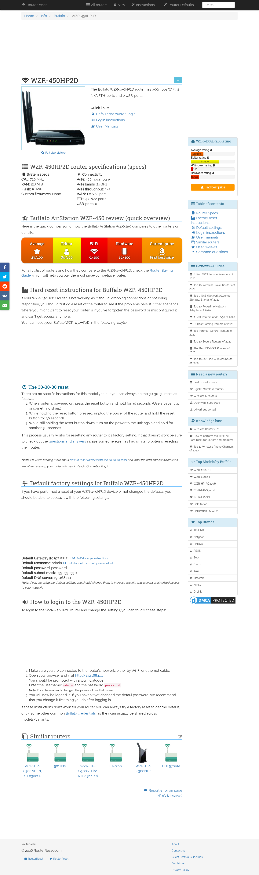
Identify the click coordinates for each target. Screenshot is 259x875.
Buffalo (59, 16)
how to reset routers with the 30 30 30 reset (98, 460)
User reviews (206, 247)
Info (44, 16)
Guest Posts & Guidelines (187, 857)
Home (29, 16)
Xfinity (197, 584)
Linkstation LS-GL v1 (206, 510)
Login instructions (110, 120)
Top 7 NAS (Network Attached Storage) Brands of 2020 (210, 297)
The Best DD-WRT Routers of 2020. (209, 350)
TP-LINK (198, 530)
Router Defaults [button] (181, 5)
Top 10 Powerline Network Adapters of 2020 (207, 308)
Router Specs (206, 213)
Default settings (208, 228)
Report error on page (165, 792)
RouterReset (36, 5)
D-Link (197, 591)
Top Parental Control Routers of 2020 (211, 332)
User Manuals (106, 126)
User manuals (207, 237)
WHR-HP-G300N (204, 490)
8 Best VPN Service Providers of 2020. (211, 276)
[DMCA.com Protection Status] (212, 600)
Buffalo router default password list (90, 563)
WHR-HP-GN (201, 497)
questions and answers (68, 441)
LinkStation (200, 504)
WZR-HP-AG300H (204, 483)
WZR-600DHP (202, 476)
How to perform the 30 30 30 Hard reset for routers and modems (211, 437)
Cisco (196, 564)
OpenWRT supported (206, 402)
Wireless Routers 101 (206, 429)
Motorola (199, 577)
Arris (196, 571)
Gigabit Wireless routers (208, 389)
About (175, 844)
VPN (121, 5)
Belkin (197, 557)
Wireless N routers (205, 395)
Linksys (198, 543)
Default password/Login (115, 114)
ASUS (197, 550)
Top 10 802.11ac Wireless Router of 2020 (211, 360)
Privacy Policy (180, 869)
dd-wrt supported (204, 409)
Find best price (214, 187)
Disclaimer (178, 863)
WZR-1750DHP (202, 470)
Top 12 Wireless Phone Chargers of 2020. (211, 448)
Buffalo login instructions (92, 558)
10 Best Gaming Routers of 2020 (213, 323)
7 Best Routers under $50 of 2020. (214, 317)
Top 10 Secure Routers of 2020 (212, 341)
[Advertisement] (101, 50)
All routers (98, 5)
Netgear (198, 537)
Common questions (211, 252)
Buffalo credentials (81, 713)
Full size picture (55, 152)
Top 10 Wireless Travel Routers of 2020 (212, 287)
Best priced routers (205, 382)
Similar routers (207, 242)
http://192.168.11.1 (89, 675)
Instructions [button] (145, 5)
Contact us (178, 850)
